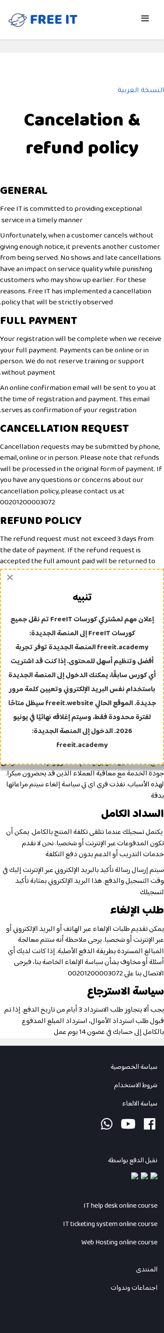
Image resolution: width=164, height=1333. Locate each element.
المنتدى (146, 1270)
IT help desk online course (120, 1206)
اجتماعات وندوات (134, 1288)
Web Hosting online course (119, 1243)
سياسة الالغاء (139, 1104)
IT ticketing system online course (110, 1224)
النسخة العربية (141, 91)
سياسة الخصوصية (134, 1067)
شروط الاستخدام (135, 1086)
